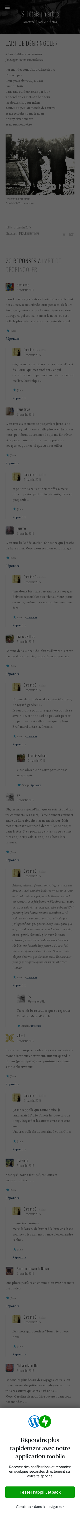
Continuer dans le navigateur (40, 1506)
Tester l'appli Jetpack (40, 1492)
